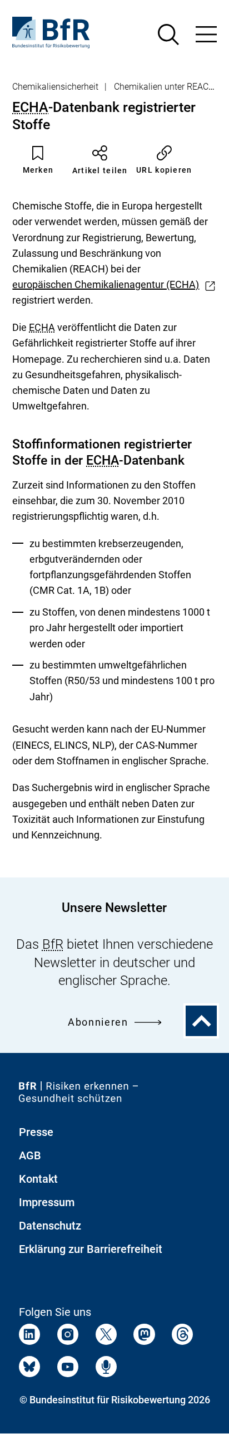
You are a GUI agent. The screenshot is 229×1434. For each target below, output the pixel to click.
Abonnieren (98, 1022)
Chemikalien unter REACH (164, 86)
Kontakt (38, 1179)
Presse (36, 1132)
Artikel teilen (100, 170)
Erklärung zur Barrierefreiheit (90, 1249)
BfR (52, 944)
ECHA (30, 107)
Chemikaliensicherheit (55, 86)
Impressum (46, 1202)
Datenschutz (50, 1225)
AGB (30, 1155)
